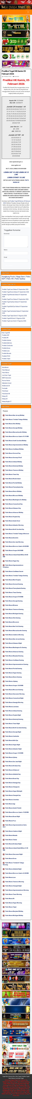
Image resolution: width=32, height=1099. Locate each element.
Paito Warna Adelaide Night (13, 869)
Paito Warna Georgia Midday (13, 428)
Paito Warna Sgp (10, 804)
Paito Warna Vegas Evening (13, 673)
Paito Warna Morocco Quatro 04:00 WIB (17, 546)
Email (5, 257)
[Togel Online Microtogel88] (16, 926)
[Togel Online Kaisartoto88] (16, 994)
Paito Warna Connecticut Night (14, 698)
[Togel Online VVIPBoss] (16, 18)
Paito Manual (6, 370)
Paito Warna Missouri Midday (14, 495)
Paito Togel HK (6, 333)
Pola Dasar (5, 391)
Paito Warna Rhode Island (13, 478)
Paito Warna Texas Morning (13, 894)
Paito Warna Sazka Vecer (12, 521)
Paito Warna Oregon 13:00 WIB (14, 753)
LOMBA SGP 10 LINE (11, 172)
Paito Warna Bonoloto (11, 538)
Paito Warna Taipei (10, 907)
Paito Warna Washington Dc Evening (16, 647)
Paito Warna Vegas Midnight (13, 791)
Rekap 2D (4, 399)
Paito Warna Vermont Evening (14, 584)
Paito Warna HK (22, 1080)
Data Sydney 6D (21, 1085)
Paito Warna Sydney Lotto (21, 1090)
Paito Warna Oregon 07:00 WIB (14, 596)
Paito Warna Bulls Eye (11, 740)
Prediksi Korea (6, 348)
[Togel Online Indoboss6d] (16, 934)
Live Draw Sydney (14, 1087)
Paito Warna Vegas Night (12, 744)
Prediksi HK (5, 337)
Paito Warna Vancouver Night (14, 854)
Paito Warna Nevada (11, 835)
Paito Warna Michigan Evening (14, 613)
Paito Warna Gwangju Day (12, 782)
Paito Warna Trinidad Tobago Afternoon (17, 533)
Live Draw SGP (24, 1087)
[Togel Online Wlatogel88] (16, 979)
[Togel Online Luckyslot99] (16, 1009)
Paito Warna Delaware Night (13, 643)
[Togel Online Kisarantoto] (16, 49)
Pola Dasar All (6, 393)
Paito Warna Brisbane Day (13, 765)
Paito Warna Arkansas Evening (14, 651)
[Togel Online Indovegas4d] (16, 1070)
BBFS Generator (6, 378)
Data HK (16, 1083)
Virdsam (7, 1080)
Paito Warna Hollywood (12, 770)
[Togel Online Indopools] (16, 1055)
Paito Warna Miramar (11, 605)
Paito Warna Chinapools (12, 787)
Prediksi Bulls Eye (7, 343)
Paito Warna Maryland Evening (14, 656)
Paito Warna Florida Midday (13, 483)
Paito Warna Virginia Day (12, 516)
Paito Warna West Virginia (13, 580)
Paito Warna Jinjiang (11, 681)
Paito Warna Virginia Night (13, 715)
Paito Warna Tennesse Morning (14, 881)
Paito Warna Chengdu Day (13, 795)
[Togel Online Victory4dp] (16, 941)
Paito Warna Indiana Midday (13, 461)
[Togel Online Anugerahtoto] (16, 1032)
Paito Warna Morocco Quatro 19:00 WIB (17, 812)
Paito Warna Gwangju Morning (14, 702)
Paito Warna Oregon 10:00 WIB (14, 685)
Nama (5, 249)
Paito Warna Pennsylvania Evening (15, 588)
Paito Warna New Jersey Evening (14, 639)
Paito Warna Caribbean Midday (14, 449)
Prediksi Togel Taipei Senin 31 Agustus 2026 (14, 315)
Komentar (16, 76)
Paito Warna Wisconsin (12, 622)
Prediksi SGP (5, 335)
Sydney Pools (13, 1089)
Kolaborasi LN (6, 385)
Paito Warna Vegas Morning (13, 903)
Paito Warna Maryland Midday (14, 911)
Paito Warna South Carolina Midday (15, 440)
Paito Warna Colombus (12, 799)
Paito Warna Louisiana (12, 706)
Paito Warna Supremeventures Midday (16, 445)
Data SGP (22, 1083)
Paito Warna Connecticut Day (13, 504)
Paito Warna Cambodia (12, 736)
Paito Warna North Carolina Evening (15, 727)
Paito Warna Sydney (11, 757)
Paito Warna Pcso (10, 820)
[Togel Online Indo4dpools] (16, 1002)
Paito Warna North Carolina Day (14, 529)
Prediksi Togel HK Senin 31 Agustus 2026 (13, 318)
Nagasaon (6, 1082)
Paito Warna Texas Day (12, 474)
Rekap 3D (4, 396)
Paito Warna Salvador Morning (14, 525)
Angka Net (13, 1080)
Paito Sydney (20, 279)
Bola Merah (5, 367)
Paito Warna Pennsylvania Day (14, 487)
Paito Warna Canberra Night (13, 831)
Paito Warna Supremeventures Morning (17, 890)
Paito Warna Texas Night (12, 723)
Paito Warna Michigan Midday (14, 915)
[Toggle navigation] (28, 12)
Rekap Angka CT (6, 401)
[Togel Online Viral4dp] (16, 64)
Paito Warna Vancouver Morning (14, 694)
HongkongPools (7, 1090)
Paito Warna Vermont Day (12, 453)
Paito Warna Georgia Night (13, 732)
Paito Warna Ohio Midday (12, 423)
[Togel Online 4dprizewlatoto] (16, 987)
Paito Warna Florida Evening (13, 668)
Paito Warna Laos (10, 877)
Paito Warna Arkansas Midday (14, 512)
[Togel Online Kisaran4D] (16, 41)
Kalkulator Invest (6, 383)
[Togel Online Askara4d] (16, 964)
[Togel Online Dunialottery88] (16, 1025)
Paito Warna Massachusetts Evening (16, 630)
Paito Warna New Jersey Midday (14, 415)
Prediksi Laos (6, 351)
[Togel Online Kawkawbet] (16, 949)
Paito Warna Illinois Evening (13, 677)
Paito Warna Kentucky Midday (14, 466)
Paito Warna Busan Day (12, 778)
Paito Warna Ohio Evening (12, 618)
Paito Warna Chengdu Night (13, 886)
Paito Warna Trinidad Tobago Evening (16, 575)
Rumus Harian (6, 380)
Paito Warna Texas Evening (13, 592)
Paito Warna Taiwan (11, 839)
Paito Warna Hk (9, 898)
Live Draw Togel (6, 375)
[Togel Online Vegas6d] (16, 956)
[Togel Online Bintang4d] (16, 971)
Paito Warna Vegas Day (12, 561)
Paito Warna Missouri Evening (14, 689)
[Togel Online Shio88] (16, 1062)
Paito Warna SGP (8, 1083)
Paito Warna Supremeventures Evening (16, 664)
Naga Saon (20, 277)
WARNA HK (16, 182)
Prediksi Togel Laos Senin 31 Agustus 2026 (14, 321)
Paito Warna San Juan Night (13, 761)
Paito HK (10, 279)
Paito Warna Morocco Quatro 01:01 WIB (17, 436)
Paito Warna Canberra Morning (14, 634)
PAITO (27, 180)
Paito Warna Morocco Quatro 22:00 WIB (17, 873)
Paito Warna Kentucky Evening (14, 719)
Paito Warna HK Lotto (9, 1092)
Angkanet (6, 1089)
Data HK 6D (11, 1085)
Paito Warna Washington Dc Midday (15, 499)
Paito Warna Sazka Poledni (13, 808)
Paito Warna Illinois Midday (13, 491)
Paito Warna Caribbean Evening (14, 660)
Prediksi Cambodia (7, 345)
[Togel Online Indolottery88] (16, 1040)
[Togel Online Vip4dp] (16, 1017)
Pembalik (4, 388)
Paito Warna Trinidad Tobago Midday (16, 419)
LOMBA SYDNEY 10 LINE (16, 177)
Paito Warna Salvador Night (13, 749)
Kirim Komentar (9, 265)
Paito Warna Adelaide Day (13, 774)
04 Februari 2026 (7, 76)
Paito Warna (5, 372)
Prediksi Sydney (6, 340)
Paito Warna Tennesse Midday (14, 470)
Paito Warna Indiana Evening (13, 711)
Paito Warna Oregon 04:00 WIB (14, 550)
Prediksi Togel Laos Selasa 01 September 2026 (15, 289)
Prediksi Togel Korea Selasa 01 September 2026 (15, 292)
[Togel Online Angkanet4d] (16, 1047)
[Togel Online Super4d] (16, 34)
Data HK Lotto (21, 1092)
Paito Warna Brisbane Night (13, 844)
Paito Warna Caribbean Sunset (14, 571)
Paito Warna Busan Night (12, 816)
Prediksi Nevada (6, 353)
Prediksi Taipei (6, 358)
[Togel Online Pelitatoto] (16, 56)
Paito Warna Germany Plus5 (13, 457)
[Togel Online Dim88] (16, 26)
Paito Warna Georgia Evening (13, 601)
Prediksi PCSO (6, 356)
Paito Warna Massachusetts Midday (16, 432)
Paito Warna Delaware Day (13, 508)
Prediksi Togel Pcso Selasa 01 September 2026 (15, 299)
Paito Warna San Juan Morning (14, 542)
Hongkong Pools (8, 277)
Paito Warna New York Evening (14, 626)
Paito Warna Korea (10, 858)
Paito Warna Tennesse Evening (14, 609)
